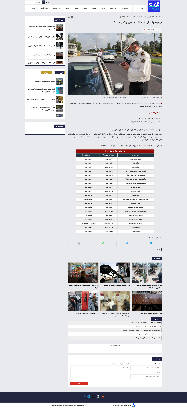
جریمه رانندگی (156, 250)
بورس (67, 8)
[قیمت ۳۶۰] (154, 6)
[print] (69, 17)
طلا (142, 8)
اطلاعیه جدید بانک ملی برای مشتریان (44, 81)
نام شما (157, 364)
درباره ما (49, 2)
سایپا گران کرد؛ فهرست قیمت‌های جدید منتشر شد (144, 122)
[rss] (103, 396)
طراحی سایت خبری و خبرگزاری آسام (121, 405)
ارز (136, 8)
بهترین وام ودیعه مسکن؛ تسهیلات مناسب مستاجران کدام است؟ (149, 286)
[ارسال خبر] (72, 17)
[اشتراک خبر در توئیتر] (127, 243)
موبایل (76, 8)
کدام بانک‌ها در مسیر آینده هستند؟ (148, 119)
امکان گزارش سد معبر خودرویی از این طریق (148, 326)
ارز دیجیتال (126, 8)
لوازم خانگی (57, 8)
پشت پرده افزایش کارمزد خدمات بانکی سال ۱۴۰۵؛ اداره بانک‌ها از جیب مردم (115, 314)
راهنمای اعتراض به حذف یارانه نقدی (151, 313)
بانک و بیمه (114, 8)
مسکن (94, 8)
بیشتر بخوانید (154, 112)
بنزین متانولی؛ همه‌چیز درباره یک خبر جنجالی (117, 285)
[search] (43, 2)
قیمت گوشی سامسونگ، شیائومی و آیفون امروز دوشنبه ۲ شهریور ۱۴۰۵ (41, 90)
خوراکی (85, 8)
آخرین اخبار (59, 73)
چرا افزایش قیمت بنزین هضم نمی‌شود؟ (87, 313)
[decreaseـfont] (120, 17)
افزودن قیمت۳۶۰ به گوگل (153, 29)
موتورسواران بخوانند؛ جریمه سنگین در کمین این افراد (146, 323)
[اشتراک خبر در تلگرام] (151, 243)
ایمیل (158, 373)
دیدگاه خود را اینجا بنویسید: (121, 364)
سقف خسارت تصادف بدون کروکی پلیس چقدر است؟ (146, 338)
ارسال (79, 383)
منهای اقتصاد (44, 8)
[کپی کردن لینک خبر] (79, 243)
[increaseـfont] (124, 17)
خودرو (103, 8)
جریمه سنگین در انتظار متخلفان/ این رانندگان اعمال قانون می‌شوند (142, 330)
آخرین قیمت (46, 73)
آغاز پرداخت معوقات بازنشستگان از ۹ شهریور (41, 46)
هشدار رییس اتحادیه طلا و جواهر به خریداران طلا (41, 100)
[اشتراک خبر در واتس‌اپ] (103, 243)
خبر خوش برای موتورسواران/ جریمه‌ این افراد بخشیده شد (145, 334)
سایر (33, 8)
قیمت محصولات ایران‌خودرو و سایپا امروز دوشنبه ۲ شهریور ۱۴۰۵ (43, 109)
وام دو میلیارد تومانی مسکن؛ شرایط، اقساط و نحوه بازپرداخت (83, 286)
